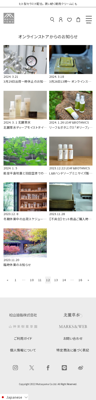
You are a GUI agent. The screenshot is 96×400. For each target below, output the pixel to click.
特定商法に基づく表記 (72, 350)
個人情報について (23, 350)
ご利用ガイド (23, 338)
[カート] (78, 20)
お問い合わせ (73, 338)
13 (56, 280)
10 (32, 280)
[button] (14, 397)
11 (40, 280)
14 (64, 280)
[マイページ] (60, 20)
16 (80, 280)
